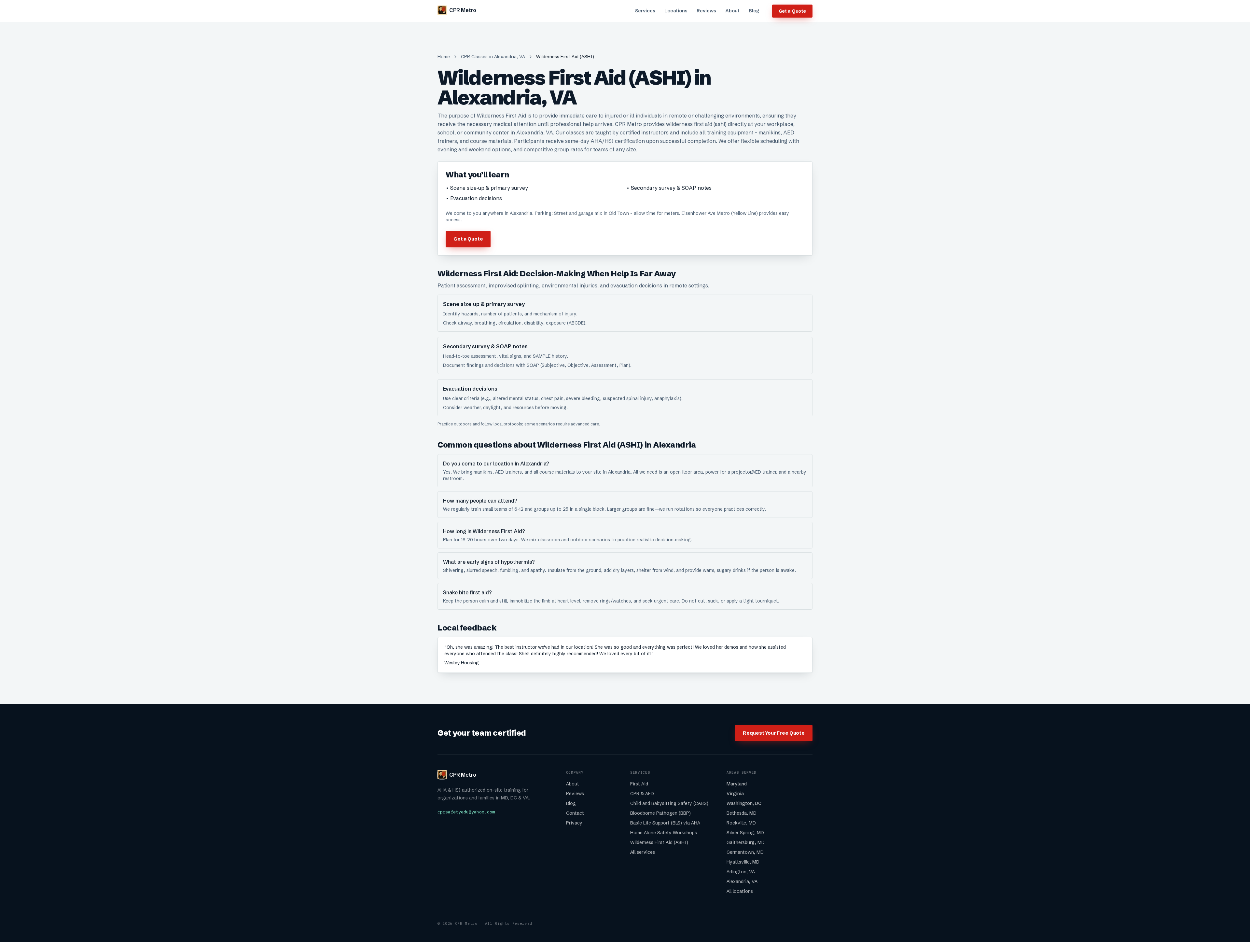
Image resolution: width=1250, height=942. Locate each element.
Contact (575, 813)
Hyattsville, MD (743, 862)
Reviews (706, 11)
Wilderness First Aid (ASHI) (659, 842)
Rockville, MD (741, 823)
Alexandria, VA (742, 881)
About (732, 11)
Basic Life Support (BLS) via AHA (665, 823)
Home (444, 57)
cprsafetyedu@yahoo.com (466, 812)
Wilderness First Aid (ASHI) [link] (565, 57)
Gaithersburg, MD (746, 842)
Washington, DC (744, 803)
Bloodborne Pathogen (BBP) (660, 813)
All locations (740, 891)
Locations (676, 11)
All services (642, 852)
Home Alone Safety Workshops (663, 833)
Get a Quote (792, 11)
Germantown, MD (745, 852)
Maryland (737, 784)
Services (645, 11)
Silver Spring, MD (745, 833)
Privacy (574, 823)
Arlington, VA (741, 872)
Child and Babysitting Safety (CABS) (669, 803)
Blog (754, 11)
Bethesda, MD (742, 813)
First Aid (639, 784)
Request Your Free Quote (774, 733)
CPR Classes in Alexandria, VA (493, 57)
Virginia (735, 794)
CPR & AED (642, 794)
